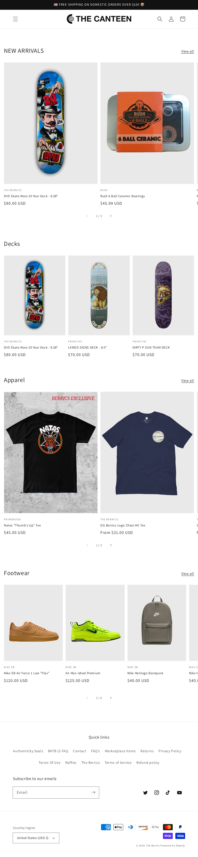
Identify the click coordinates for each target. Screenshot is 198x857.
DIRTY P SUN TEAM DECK (151, 347)
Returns (147, 751)
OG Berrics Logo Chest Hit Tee (122, 525)
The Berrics (90, 762)
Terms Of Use (49, 762)
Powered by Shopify (172, 845)
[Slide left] (87, 216)
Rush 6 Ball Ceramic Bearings (122, 196)
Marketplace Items (120, 751)
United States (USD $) (32, 838)
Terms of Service (118, 762)
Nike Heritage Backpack (145, 673)
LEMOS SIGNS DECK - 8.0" (87, 347)
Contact (79, 751)
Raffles (71, 762)
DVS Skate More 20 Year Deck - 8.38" (31, 196)
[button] (15, 19)
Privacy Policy (170, 751)
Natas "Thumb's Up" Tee (22, 525)
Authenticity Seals (28, 751)
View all (187, 51)
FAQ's (95, 751)
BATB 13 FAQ (58, 751)
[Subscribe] (93, 792)
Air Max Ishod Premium (83, 673)
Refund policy (147, 762)
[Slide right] (110, 216)
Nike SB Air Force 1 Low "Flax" (27, 673)
